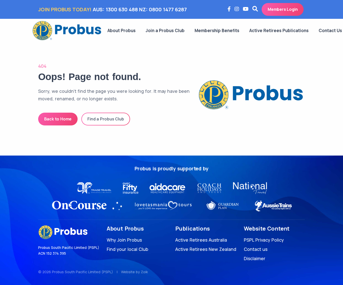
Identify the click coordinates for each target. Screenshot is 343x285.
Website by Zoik (134, 271)
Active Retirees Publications (279, 30)
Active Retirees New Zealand (205, 249)
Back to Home (58, 119)
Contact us (255, 249)
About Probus (121, 30)
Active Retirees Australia (201, 240)
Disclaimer (254, 258)
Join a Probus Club (165, 30)
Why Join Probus (124, 240)
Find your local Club (127, 249)
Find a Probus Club (105, 119)
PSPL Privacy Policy (264, 240)
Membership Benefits (217, 30)
